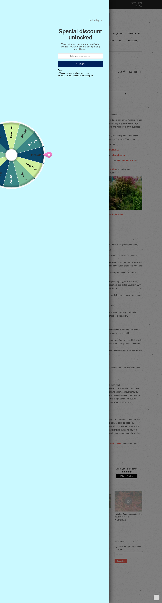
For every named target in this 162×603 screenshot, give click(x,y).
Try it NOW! (80, 64)
